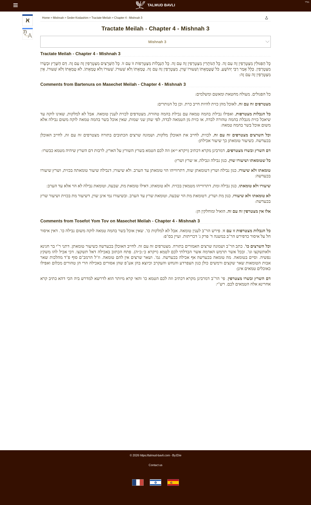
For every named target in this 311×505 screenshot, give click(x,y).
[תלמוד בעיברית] (155, 482)
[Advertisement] (155, 306)
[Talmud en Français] (138, 482)
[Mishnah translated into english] (27, 34)
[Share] (266, 17)
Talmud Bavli (161, 5)
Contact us (155, 465)
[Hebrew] (27, 21)
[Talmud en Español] (173, 482)
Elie (178, 455)
